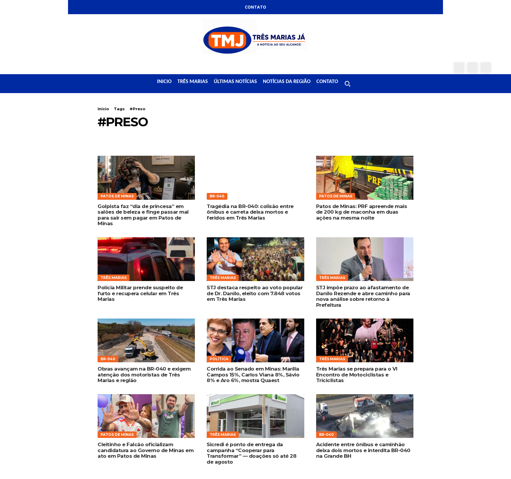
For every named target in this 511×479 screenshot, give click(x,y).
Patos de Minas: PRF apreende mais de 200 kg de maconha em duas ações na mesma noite (361, 212)
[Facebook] (459, 67)
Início (103, 108)
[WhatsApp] (486, 67)
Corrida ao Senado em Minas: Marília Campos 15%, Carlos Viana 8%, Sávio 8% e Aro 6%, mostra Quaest (253, 374)
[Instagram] (472, 67)
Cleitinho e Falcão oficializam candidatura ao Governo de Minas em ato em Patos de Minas (145, 450)
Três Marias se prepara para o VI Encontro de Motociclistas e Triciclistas (356, 374)
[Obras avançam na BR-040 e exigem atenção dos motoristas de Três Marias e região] (146, 340)
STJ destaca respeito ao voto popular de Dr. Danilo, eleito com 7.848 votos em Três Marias (255, 293)
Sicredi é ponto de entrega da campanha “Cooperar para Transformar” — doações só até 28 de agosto (251, 453)
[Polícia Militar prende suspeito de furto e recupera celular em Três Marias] (146, 259)
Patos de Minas (117, 196)
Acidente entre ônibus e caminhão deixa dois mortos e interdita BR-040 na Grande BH (363, 450)
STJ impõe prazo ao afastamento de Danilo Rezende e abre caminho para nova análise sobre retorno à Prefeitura (363, 296)
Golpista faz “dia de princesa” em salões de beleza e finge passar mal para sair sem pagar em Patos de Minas (143, 215)
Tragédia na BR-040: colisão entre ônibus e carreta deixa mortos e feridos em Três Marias (250, 212)
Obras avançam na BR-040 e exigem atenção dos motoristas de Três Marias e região (144, 374)
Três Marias (114, 277)
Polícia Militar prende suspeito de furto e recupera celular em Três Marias (140, 293)
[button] (347, 83)
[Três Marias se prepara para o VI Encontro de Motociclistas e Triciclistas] (364, 340)
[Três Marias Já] (255, 38)
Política (219, 359)
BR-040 (217, 196)
